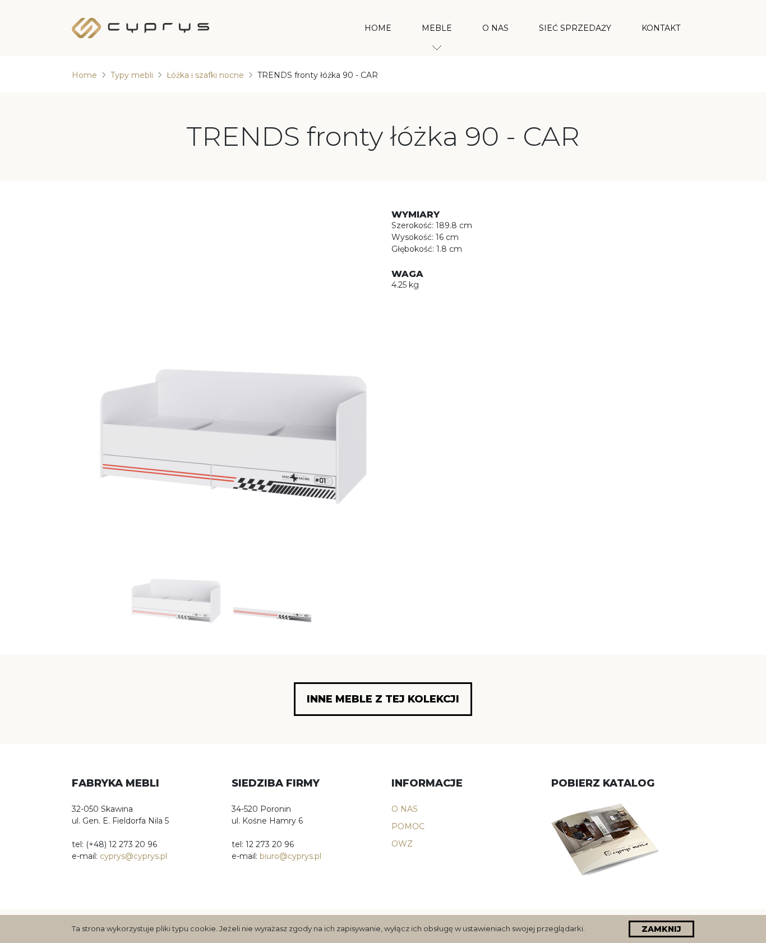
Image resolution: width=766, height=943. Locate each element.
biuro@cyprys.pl (290, 856)
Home (377, 28)
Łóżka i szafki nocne (205, 75)
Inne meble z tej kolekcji (383, 699)
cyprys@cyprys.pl (133, 856)
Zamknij (661, 929)
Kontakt (661, 28)
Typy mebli (131, 75)
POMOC (407, 826)
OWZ (402, 844)
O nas (495, 28)
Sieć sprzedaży (575, 28)
